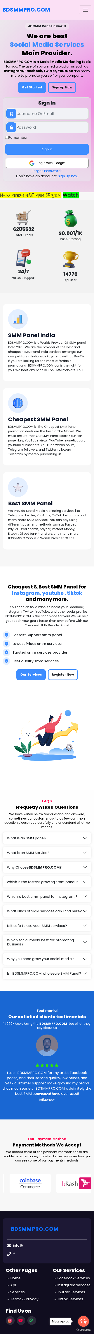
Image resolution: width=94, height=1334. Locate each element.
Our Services (31, 674)
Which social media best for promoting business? (40, 942)
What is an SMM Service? (28, 852)
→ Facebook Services (71, 1278)
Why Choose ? (34, 867)
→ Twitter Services (69, 1292)
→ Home (13, 1278)
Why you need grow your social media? (40, 958)
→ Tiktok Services (68, 1299)
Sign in (47, 149)
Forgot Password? (47, 170)
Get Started (32, 87)
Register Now (63, 674)
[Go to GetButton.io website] (84, 1329)
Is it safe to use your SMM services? (37, 925)
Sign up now (68, 176)
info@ (18, 1245)
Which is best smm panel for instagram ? (42, 896)
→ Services (15, 1292)
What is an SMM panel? (27, 838)
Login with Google (51, 163)
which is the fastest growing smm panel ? (42, 881)
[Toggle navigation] (85, 9)
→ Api (11, 1285)
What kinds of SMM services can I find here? (44, 911)
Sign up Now (62, 87)
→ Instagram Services (72, 1285)
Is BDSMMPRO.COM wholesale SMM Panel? (44, 973)
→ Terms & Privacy (22, 1299)
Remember (18, 137)
